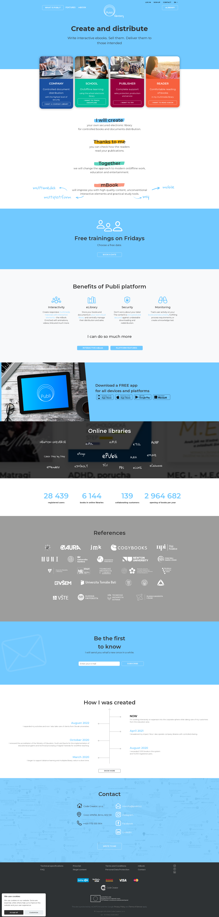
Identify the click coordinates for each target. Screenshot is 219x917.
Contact (167, 2)
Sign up (157, 2)
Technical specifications (51, 866)
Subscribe (132, 664)
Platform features (126, 348)
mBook (141, 866)
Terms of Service (135, 907)
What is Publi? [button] (53, 8)
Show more (109, 771)
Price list (77, 866)
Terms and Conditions (115, 866)
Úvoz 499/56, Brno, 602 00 (97, 815)
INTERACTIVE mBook (93, 348)
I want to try (127, 102)
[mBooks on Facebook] (175, 869)
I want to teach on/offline (91, 101)
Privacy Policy (119, 907)
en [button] (175, 2)
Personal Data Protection (117, 870)
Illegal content (79, 870)
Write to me (109, 846)
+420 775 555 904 (92, 823)
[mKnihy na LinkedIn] (175, 872)
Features (71, 7)
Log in (148, 2)
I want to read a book (162, 102)
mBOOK (82, 7)
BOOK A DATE (109, 255)
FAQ (42, 870)
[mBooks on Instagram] (175, 866)
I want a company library (56, 104)
